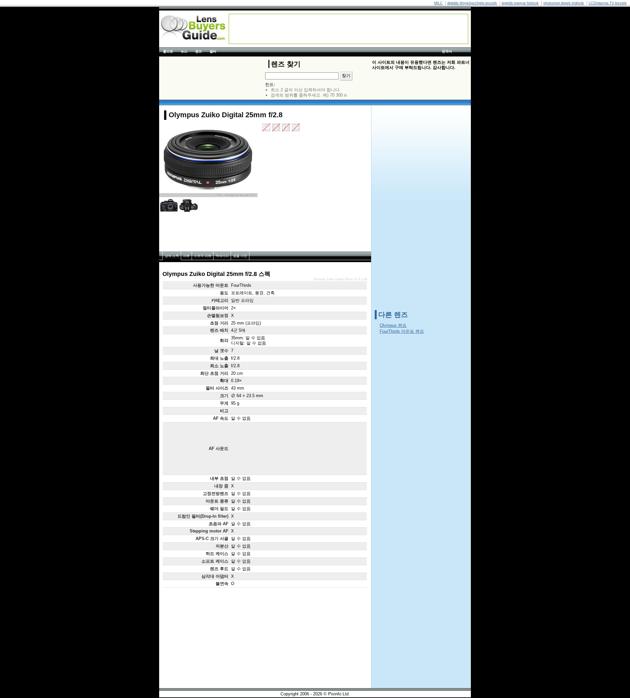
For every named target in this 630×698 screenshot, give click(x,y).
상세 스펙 (172, 256)
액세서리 (222, 256)
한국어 (447, 51)
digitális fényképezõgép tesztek (472, 3)
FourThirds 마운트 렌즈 (402, 331)
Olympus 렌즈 (393, 325)
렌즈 (198, 51)
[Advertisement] (348, 29)
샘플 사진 (240, 256)
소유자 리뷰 (202, 256)
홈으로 (168, 51)
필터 (213, 51)
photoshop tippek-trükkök (563, 3)
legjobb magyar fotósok (520, 3)
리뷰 (186, 256)
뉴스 (184, 51)
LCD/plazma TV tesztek (608, 3)
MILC (438, 3)
